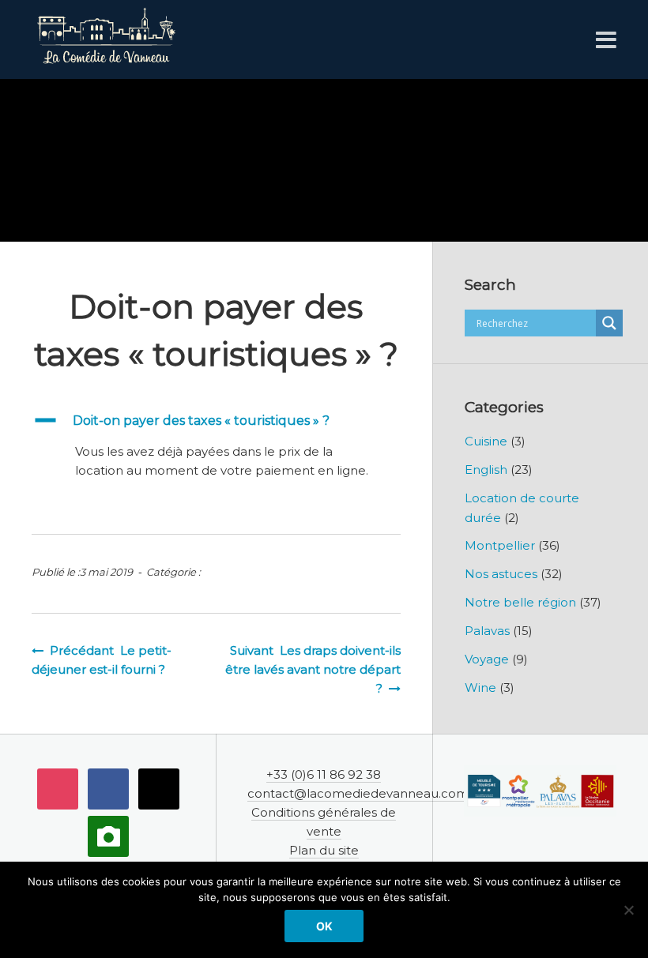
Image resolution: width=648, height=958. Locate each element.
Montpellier (500, 545)
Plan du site (324, 850)
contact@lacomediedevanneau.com (358, 793)
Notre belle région (520, 602)
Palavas (487, 630)
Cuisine (486, 441)
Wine (480, 687)
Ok (324, 926)
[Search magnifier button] (609, 323)
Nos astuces (501, 573)
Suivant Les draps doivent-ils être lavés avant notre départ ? (313, 669)
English (486, 469)
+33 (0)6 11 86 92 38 (323, 774)
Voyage (487, 659)
